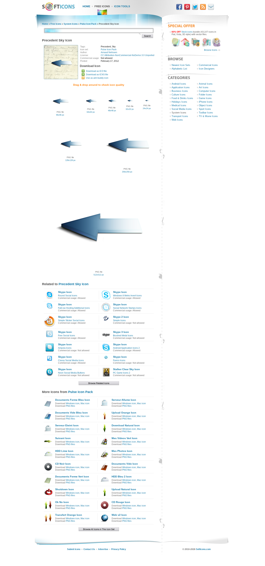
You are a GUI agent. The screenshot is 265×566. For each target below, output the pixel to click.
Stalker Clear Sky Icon (126, 369)
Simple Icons (119, 320)
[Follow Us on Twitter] (195, 9)
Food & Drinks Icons (182, 98)
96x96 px (60, 115)
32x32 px (130, 109)
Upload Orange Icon (124, 412)
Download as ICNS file (97, 74)
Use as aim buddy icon (97, 78)
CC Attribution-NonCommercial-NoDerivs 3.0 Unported (127, 55)
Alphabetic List (179, 68)
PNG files (70, 406)
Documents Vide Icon (125, 463)
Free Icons (102, 6)
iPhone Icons (206, 101)
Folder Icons (205, 94)
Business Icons (180, 91)
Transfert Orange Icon (68, 514)
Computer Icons (207, 91)
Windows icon (73, 403)
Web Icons (177, 119)
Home (86, 6)
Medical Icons (179, 105)
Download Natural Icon (126, 425)
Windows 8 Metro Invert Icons (127, 295)
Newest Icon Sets (181, 65)
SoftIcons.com (203, 549)
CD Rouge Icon (121, 502)
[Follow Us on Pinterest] (187, 9)
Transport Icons (180, 116)
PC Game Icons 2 (121, 373)
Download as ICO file (96, 71)
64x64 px (91, 112)
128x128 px (70, 160)
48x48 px (112, 110)
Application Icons (181, 87)
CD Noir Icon (63, 463)
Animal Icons (206, 83)
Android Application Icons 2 (126, 348)
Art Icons (203, 87)
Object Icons (205, 105)
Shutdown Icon (64, 489)
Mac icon (85, 403)
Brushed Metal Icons (123, 335)
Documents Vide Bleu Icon (71, 412)
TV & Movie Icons (208, 116)
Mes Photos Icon (122, 451)
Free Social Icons (66, 335)
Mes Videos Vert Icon (124, 438)
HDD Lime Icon (64, 451)
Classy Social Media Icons (71, 360)
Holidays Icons (179, 101)
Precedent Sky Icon (74, 284)
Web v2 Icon (119, 514)
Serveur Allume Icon (124, 399)
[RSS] (203, 9)
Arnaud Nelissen (109, 52)
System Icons (71, 24)
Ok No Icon (62, 502)
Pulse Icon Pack (88, 24)
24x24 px (147, 108)
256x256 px (127, 172)
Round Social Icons (67, 295)
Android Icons (179, 83)
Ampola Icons (64, 348)
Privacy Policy (118, 549)
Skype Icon (65, 292)
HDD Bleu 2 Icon (122, 476)
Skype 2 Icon (121, 316)
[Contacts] (211, 9)
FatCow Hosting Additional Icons (74, 308)
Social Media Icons (182, 109)
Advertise (103, 549)
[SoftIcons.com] (58, 9)
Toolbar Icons (206, 112)
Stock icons (187, 32)
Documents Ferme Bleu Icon (72, 399)
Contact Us (89, 549)
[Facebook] (179, 9)
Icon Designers (207, 68)
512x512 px (99, 275)
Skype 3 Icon (121, 332)
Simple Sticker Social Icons (71, 320)
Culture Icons (179, 94)
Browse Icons (210, 50)
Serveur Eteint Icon (67, 425)
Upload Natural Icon (124, 489)
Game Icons (205, 98)
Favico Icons (119, 360)
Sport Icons (205, 109)
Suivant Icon (63, 438)
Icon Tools (122, 6)
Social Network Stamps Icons (127, 308)
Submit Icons (73, 549)
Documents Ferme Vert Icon (72, 476)
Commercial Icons (208, 65)
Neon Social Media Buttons (71, 373)
